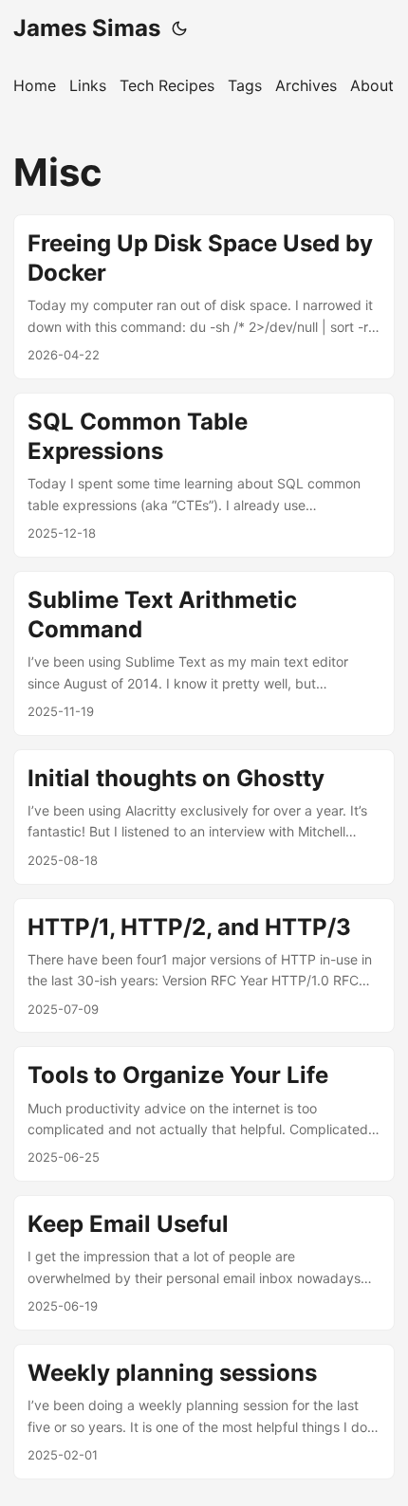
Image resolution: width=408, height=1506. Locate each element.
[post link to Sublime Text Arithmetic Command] (204, 653)
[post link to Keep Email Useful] (204, 1263)
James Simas (86, 28)
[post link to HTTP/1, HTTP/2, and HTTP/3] (204, 966)
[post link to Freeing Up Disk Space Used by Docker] (204, 296)
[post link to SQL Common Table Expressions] (204, 475)
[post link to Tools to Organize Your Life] (204, 1114)
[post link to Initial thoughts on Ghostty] (204, 817)
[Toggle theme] (179, 28)
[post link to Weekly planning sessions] (204, 1411)
